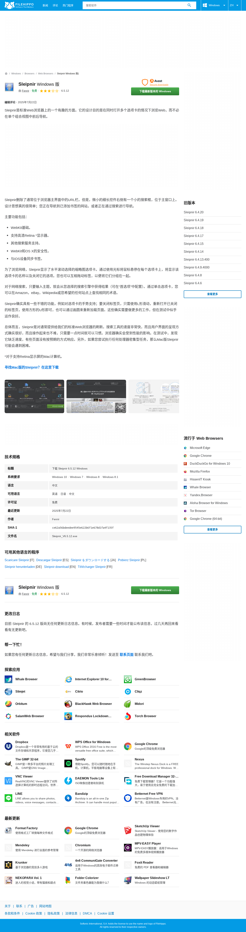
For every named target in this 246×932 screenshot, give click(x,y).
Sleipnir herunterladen (20, 566)
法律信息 (71, 913)
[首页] (6, 73)
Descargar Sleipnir (49, 560)
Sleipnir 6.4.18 (194, 228)
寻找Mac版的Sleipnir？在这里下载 (32, 367)
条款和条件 (12, 913)
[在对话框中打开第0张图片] (34, 396)
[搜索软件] (189, 5)
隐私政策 (53, 913)
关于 (8, 906)
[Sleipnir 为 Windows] (9, 87)
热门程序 (68, 5)
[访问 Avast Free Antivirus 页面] (155, 82)
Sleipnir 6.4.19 (194, 220)
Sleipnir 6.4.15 (194, 243)
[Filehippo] (19, 5)
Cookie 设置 (105, 913)
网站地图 (45, 906)
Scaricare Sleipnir (17, 560)
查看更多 (212, 294)
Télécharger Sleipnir (92, 566)
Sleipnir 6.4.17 (194, 236)
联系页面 (127, 655)
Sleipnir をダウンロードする (90, 560)
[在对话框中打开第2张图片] (158, 396)
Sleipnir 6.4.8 (193, 275)
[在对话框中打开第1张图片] (96, 396)
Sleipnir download (56, 566)
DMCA (87, 913)
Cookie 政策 (33, 913)
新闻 (45, 5)
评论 (55, 5)
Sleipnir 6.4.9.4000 (196, 267)
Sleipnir (38, 84)
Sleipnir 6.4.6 (193, 283)
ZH (232, 5)
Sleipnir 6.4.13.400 (196, 259)
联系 (19, 906)
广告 (31, 906)
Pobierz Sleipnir (129, 560)
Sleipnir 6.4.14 (194, 251)
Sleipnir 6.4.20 (194, 212)
